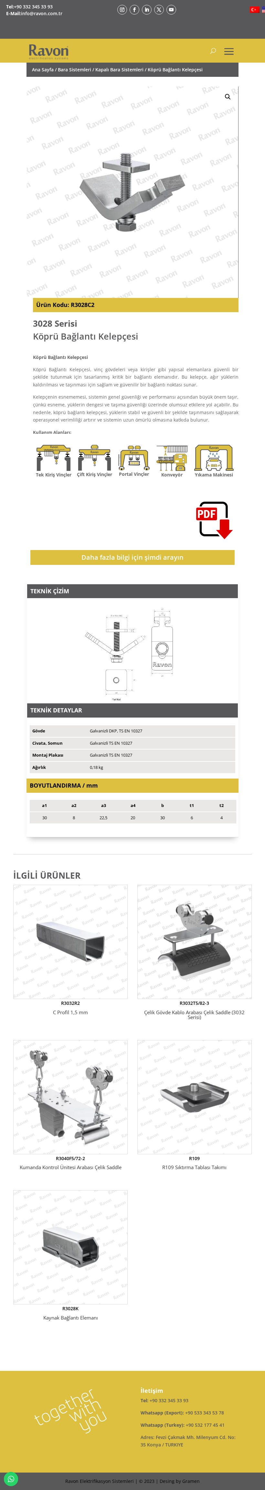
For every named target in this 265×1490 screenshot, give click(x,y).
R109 (194, 1163)
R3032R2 (70, 1007)
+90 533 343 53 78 (204, 1413)
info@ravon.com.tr (41, 13)
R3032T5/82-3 (194, 1010)
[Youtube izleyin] (171, 10)
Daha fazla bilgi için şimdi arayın (132, 557)
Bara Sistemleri (74, 69)
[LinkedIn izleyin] (147, 10)
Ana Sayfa (43, 69)
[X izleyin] (159, 10)
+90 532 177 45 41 (205, 1425)
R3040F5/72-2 (71, 1163)
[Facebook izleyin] (134, 10)
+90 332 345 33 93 (33, 7)
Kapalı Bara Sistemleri (119, 69)
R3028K (70, 1313)
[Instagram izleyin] (122, 10)
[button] (228, 97)
